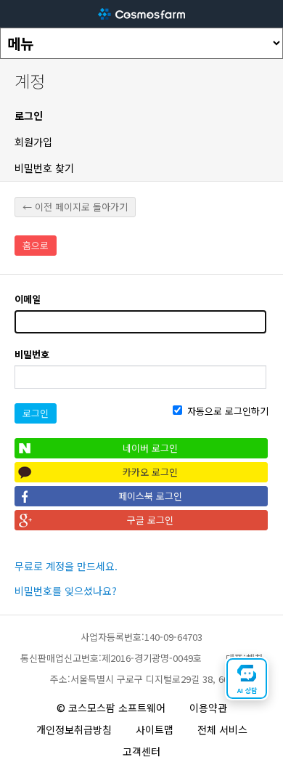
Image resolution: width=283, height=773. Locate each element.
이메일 (28, 299)
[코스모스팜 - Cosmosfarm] (141, 13)
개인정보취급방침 (74, 729)
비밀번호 (32, 354)
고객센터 (141, 751)
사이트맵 (154, 729)
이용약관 (208, 707)
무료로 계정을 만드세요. (66, 566)
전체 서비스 (222, 729)
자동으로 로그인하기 (226, 411)
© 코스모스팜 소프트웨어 (111, 707)
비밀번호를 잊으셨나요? (66, 590)
